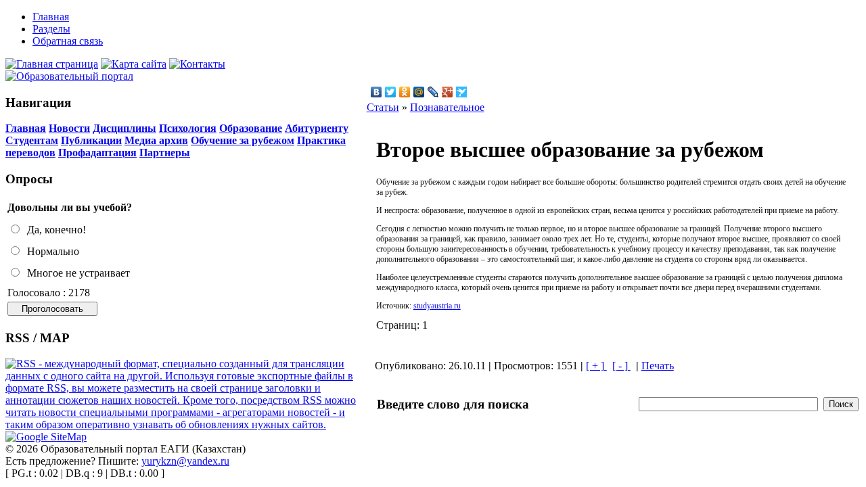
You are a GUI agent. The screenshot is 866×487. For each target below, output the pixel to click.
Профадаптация (97, 152)
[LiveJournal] (433, 92)
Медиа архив (156, 140)
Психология (187, 128)
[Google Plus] (447, 92)
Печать (657, 365)
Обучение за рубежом (242, 140)
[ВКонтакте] (376, 92)
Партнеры (164, 152)
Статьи (383, 107)
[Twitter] (391, 92)
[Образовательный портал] (69, 76)
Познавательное (447, 107)
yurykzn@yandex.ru (185, 461)
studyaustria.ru (437, 305)
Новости (69, 128)
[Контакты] (197, 64)
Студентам (31, 140)
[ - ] (621, 365)
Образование (250, 128)
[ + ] (596, 365)
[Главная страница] (51, 64)
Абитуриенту (316, 128)
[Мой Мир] (419, 92)
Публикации (91, 140)
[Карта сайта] (133, 64)
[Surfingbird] (462, 92)
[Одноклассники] (405, 92)
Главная (25, 128)
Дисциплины (124, 128)
